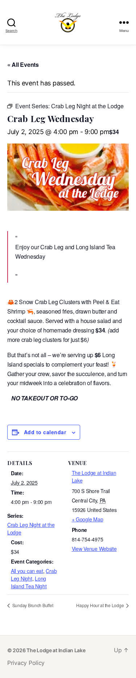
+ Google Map (87, 519)
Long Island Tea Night (29, 582)
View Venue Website (94, 548)
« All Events (23, 64)
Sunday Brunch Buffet (32, 605)
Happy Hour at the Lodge (100, 605)
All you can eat (27, 570)
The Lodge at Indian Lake (56, 650)
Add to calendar (45, 432)
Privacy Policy (26, 662)
